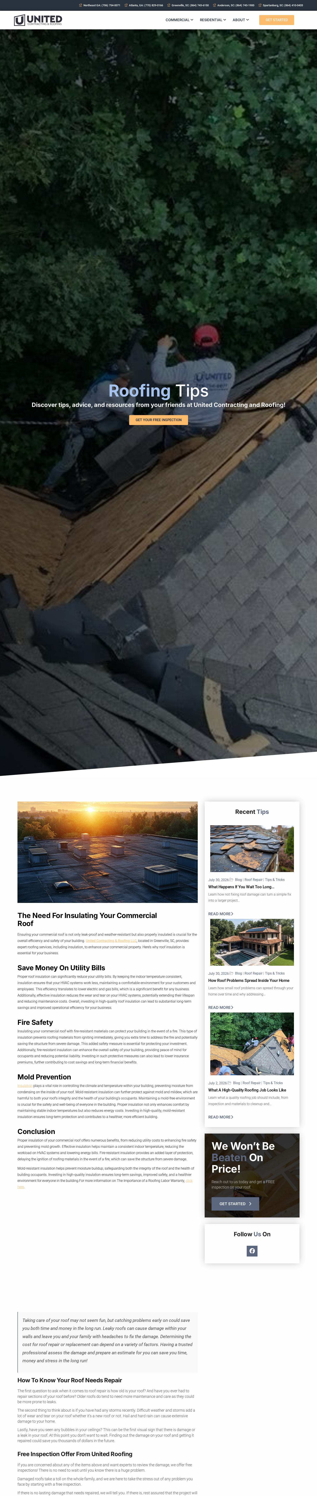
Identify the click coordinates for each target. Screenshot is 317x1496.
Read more (219, 914)
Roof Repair (253, 879)
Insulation (25, 1086)
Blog (238, 879)
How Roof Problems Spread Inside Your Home (248, 980)
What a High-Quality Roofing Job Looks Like (247, 1090)
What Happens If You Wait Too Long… (241, 886)
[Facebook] (252, 1251)
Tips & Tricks (275, 879)
